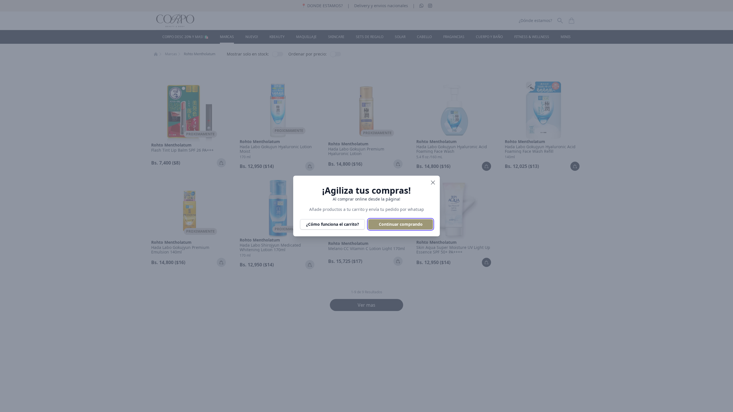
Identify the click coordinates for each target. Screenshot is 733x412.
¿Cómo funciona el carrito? (332, 224)
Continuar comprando (401, 224)
